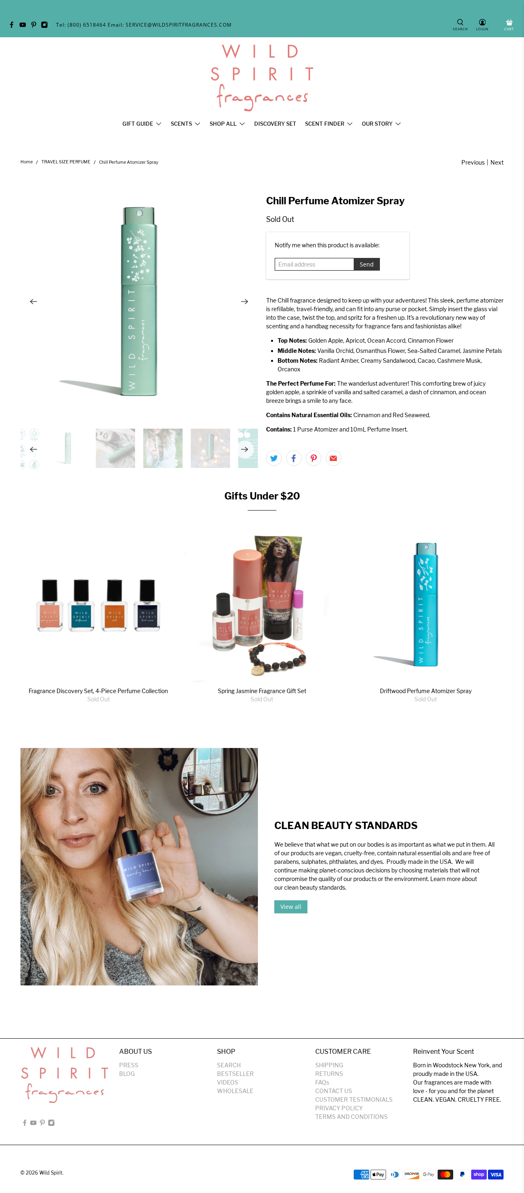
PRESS (128, 1065)
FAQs (322, 1082)
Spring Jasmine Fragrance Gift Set (262, 690)
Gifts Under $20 (262, 496)
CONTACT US (333, 1090)
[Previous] (34, 302)
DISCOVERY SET (275, 123)
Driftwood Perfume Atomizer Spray (426, 690)
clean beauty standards (314, 887)
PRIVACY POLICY (339, 1108)
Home (26, 162)
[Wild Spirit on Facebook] (13, 26)
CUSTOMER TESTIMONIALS (354, 1099)
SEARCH (229, 1065)
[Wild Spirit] (262, 77)
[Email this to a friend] (333, 458)
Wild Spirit (51, 1173)
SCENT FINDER (324, 123)
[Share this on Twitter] (274, 458)
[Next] (245, 302)
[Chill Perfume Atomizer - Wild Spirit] (139, 301)
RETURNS (329, 1073)
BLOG (127, 1073)
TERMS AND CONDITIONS (351, 1116)
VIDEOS (227, 1082)
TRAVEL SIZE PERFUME (65, 162)
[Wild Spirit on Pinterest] (35, 26)
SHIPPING (329, 1065)
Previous (473, 162)
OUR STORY (377, 123)
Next (497, 162)
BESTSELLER (235, 1073)
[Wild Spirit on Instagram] (46, 26)
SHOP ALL (223, 123)
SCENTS (181, 123)
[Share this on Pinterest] (313, 458)
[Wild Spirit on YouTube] (24, 26)
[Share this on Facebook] (294, 458)
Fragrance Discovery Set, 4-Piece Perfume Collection (98, 690)
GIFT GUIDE (137, 123)
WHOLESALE (235, 1090)
